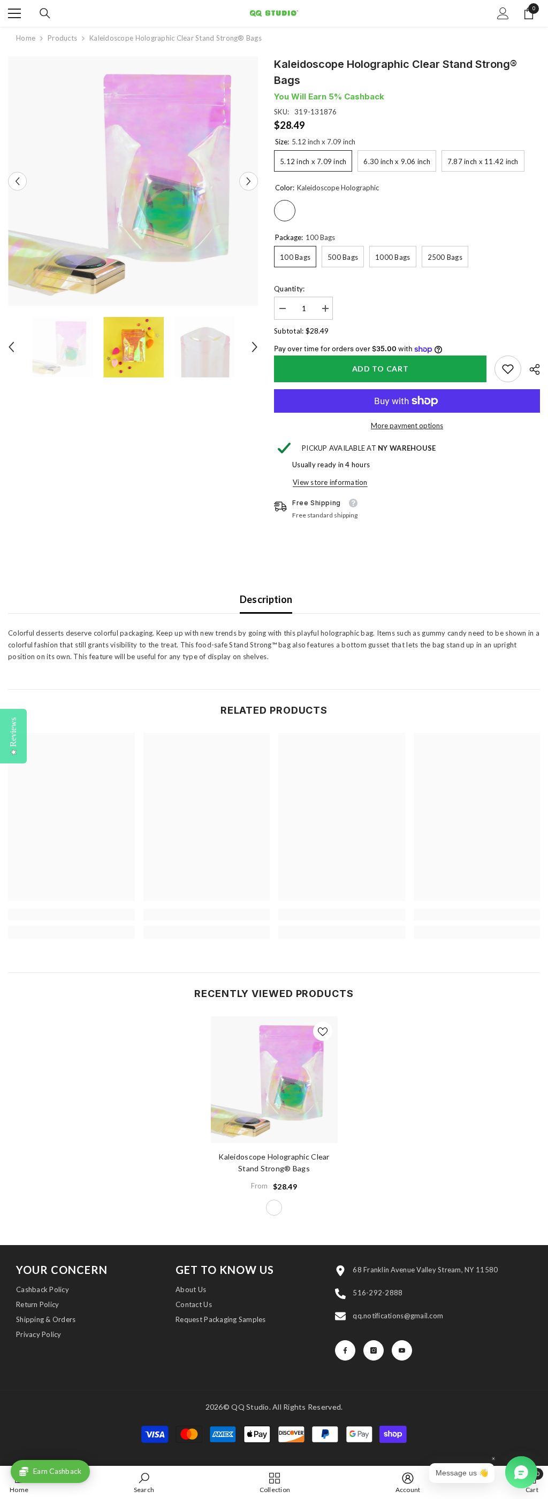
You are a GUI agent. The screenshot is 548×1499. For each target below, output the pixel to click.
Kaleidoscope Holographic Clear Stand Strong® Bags (273, 1162)
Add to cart (380, 368)
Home (25, 38)
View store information (330, 482)
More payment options (407, 425)
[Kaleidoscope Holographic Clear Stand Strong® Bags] (274, 1079)
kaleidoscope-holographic (274, 1208)
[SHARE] (530, 369)
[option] (133, 181)
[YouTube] (402, 1350)
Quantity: (289, 288)
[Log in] (503, 13)
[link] (507, 369)
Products (62, 38)
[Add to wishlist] (322, 1031)
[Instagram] (373, 1350)
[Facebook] (345, 1350)
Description (266, 599)
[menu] (14, 13)
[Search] (45, 13)
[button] (17, 181)
